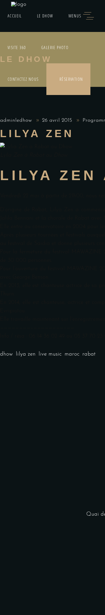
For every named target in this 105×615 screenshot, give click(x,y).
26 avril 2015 (58, 120)
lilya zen (26, 354)
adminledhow (17, 120)
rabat (89, 354)
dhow (6, 354)
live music (50, 354)
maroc (71, 354)
